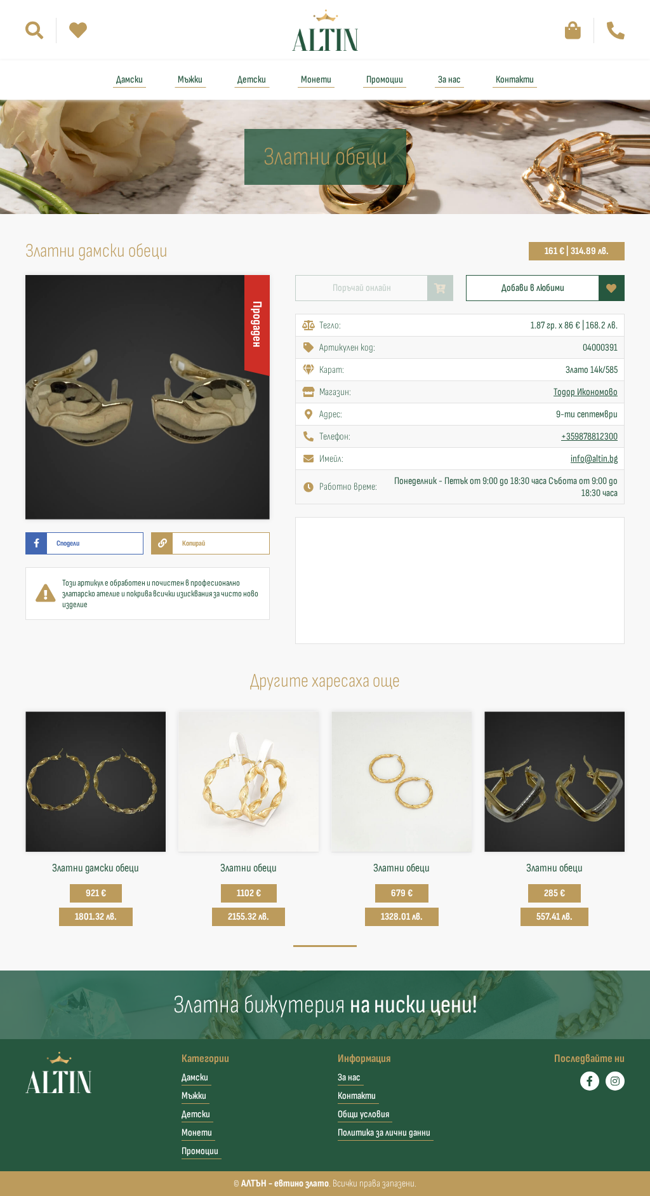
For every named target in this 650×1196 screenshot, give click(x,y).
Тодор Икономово (586, 392)
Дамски (129, 80)
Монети (316, 80)
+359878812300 (589, 437)
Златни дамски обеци (95, 868)
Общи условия (363, 1114)
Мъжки (190, 80)
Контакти (515, 80)
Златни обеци (248, 868)
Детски (251, 80)
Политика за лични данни (384, 1133)
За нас (449, 80)
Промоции (384, 80)
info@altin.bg (594, 459)
